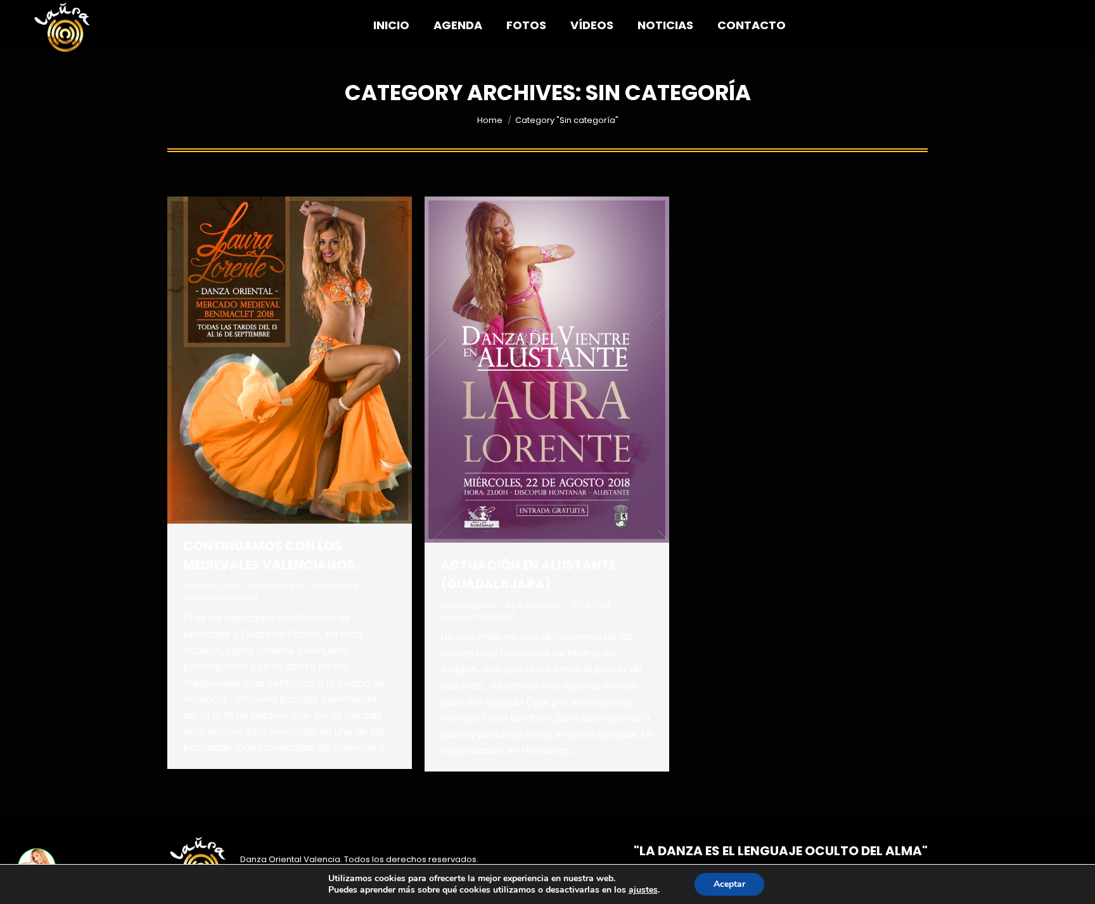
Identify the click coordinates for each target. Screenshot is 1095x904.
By (276, 586)
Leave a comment (220, 598)
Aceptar (729, 884)
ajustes (643, 890)
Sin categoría (211, 586)
